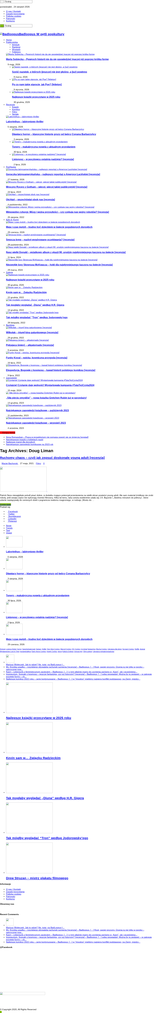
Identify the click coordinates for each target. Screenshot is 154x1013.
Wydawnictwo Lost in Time (9, 651)
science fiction (11, 649)
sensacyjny (78, 651)
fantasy (39, 649)
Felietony (16, 52)
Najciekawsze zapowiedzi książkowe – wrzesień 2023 (36, 422)
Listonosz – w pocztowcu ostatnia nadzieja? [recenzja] (43, 159)
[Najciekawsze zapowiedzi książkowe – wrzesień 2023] (32, 418)
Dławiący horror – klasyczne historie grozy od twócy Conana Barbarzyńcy (54, 134)
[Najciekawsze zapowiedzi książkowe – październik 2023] (34, 405)
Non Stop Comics (53, 649)
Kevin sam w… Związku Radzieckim (26, 292)
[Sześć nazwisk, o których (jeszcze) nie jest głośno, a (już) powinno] (44, 67)
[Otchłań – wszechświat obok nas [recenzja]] (27, 194)
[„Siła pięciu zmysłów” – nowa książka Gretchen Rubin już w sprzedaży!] (40, 393)
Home (9, 40)
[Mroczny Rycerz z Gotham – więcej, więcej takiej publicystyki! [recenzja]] (41, 182)
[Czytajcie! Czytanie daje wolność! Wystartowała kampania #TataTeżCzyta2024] (44, 380)
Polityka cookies (13, 16)
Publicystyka (12, 42)
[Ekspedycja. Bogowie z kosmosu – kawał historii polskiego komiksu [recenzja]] (44, 365)
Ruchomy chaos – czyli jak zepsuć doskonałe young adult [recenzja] (52, 457)
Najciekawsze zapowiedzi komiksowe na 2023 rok (29, 444)
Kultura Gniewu (68, 651)
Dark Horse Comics (39, 651)
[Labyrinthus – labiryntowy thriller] (22, 116)
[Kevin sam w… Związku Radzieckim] (24, 287)
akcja (60, 651)
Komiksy (16, 109)
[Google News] (10, 4)
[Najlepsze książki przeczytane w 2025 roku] (33, 92)
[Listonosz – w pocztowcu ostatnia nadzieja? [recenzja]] (39, 154)
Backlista (10, 325)
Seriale (15, 114)
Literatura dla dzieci (115, 649)
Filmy (14, 112)
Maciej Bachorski (10, 463)
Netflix (137, 649)
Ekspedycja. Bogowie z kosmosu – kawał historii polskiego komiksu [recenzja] (50, 370)
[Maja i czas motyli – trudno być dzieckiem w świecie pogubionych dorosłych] (43, 222)
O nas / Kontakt (13, 11)
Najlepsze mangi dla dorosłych (20, 442)
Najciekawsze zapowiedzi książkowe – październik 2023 (37, 410)
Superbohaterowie (28, 649)
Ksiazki (15, 107)
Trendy (9, 528)
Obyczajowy (87, 651)
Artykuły (16, 44)
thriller (44, 649)
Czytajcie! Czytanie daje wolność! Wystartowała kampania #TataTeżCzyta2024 (50, 385)
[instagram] (4, 4)
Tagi (8, 530)
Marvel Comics (65, 649)
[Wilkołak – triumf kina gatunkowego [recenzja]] (29, 327)
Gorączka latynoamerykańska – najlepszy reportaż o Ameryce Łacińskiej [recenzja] (53, 174)
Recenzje (10, 104)
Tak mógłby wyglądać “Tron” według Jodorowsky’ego (37, 317)
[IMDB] (8, 4)
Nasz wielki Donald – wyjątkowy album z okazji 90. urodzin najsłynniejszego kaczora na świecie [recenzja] (66, 252)
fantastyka (91, 649)
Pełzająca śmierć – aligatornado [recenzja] (30, 345)
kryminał (84, 649)
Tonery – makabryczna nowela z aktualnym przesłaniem (43, 146)
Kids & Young (12, 219)
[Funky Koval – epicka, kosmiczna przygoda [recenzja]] (32, 352)
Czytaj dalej (5, 504)
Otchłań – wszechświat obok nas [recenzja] (30, 199)
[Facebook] (2, 4)
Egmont (3, 649)
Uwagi (9, 533)
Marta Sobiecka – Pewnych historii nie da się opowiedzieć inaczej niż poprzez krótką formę (57, 59)
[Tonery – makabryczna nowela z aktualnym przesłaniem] (40, 141)
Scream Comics (128, 649)
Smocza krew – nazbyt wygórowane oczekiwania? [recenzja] (40, 239)
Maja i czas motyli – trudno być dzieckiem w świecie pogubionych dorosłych (49, 227)
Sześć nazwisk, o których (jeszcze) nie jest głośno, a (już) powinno (49, 71)
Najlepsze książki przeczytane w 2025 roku (36, 97)
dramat (142, 649)
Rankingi (16, 47)
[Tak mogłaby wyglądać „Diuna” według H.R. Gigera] (31, 300)
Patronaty (10, 18)
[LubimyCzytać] (6, 4)
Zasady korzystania (15, 13)
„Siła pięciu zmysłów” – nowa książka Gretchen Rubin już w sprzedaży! (46, 397)
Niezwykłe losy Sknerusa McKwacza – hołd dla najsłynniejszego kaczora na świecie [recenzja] (59, 264)
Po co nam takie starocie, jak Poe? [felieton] (37, 84)
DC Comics (76, 649)
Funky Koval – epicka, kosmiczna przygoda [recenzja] (36, 357)
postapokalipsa (25, 651)
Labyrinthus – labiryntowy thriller (24, 121)
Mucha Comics (101, 649)
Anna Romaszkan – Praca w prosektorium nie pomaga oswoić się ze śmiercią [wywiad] (47, 437)
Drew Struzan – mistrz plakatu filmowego (37, 878)
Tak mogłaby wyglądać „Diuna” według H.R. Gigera (35, 305)
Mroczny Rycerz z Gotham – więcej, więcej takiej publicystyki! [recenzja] (46, 187)
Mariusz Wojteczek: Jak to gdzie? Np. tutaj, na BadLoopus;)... (35, 664)
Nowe (8, 525)
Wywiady (16, 49)
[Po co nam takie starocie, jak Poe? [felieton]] (34, 79)
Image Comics (52, 651)
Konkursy (10, 21)
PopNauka (11, 167)
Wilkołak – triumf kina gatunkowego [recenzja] (32, 332)
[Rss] (1, 4)
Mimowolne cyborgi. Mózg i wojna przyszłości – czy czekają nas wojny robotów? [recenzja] (57, 212)
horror (19, 649)
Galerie (9, 272)
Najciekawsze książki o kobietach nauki (24, 439)
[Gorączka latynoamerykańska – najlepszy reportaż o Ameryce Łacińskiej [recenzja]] (46, 169)
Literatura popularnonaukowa (103, 651)
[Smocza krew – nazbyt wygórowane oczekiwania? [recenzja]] (36, 234)
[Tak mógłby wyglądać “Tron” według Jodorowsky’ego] (32, 312)
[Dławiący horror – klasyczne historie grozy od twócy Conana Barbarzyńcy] (48, 129)
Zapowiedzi (11, 378)
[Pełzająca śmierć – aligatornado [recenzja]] (27, 340)
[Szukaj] (2, 1)
